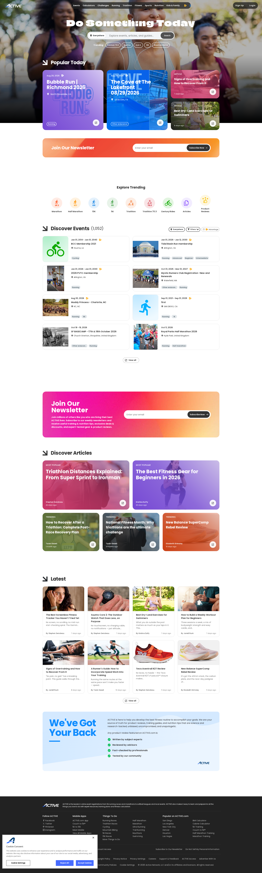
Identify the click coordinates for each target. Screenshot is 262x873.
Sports (148, 5)
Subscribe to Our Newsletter (169, 849)
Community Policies (107, 865)
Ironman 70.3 (113, 45)
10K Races (107, 836)
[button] (131, 35)
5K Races (107, 833)
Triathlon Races (110, 823)
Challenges (103, 5)
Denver (166, 830)
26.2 (57, 205)
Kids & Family (173, 5)
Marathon (137, 823)
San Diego (167, 820)
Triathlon (127, 5)
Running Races (110, 820)
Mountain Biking (161, 45)
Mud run (127, 45)
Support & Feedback (169, 858)
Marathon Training (201, 836)
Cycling (106, 826)
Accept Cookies (85, 863)
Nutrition (159, 5)
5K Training (198, 826)
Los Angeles (168, 823)
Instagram (50, 830)
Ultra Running (139, 826)
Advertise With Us (207, 858)
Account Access (103, 849)
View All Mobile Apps (82, 833)
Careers (152, 858)
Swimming (138, 836)
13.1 (75, 205)
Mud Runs (137, 833)
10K (147, 45)
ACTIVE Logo (48, 804)
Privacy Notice (120, 858)
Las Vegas (167, 836)
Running (116, 5)
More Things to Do (111, 839)
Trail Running (139, 830)
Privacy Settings (137, 858)
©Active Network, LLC (151, 865)
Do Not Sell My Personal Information (202, 849)
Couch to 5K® (79, 823)
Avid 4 (138, 45)
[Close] (93, 838)
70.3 (150, 205)
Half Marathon (139, 820)
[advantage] (185, 5)
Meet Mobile (78, 830)
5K (112, 205)
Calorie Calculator (201, 823)
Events (76, 5)
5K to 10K (77, 826)
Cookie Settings (18, 863)
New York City (169, 826)
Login (252, 5)
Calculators (89, 5)
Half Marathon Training (203, 833)
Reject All (64, 863)
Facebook (50, 820)
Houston (167, 833)
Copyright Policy (102, 858)
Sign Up (239, 5)
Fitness (138, 5)
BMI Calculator (199, 820)
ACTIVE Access (189, 858)
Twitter (48, 823)
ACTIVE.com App (80, 820)
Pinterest (49, 826)
